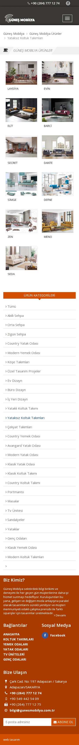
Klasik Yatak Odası (21, 464)
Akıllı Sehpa (15, 315)
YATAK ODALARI (15, 649)
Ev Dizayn (14, 380)
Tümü (11, 306)
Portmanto (15, 492)
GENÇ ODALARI (14, 659)
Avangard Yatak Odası (24, 445)
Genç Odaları (17, 538)
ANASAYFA (11, 634)
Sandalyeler (16, 519)
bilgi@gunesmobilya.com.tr (32, 710)
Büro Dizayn (16, 389)
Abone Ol (65, 722)
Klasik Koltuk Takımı (22, 473)
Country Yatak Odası (22, 343)
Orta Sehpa (16, 325)
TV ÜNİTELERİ (14, 654)
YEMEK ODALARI (15, 644)
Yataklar (13, 529)
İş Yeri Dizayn (17, 399)
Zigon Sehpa (16, 334)
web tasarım (11, 739)
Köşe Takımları (18, 362)
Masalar (13, 501)
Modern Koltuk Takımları (25, 557)
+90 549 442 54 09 (24, 698)
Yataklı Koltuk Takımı (22, 408)
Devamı (60, 615)
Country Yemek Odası (23, 436)
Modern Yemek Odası (23, 353)
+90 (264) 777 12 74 (45, 3)
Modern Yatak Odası (22, 454)
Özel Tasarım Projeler (24, 371)
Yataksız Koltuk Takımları (26, 417)
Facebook (57, 635)
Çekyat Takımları (19, 427)
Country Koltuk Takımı (23, 482)
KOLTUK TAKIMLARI (18, 639)
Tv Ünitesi (15, 510)
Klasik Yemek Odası (22, 547)
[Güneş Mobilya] (20, 18)
